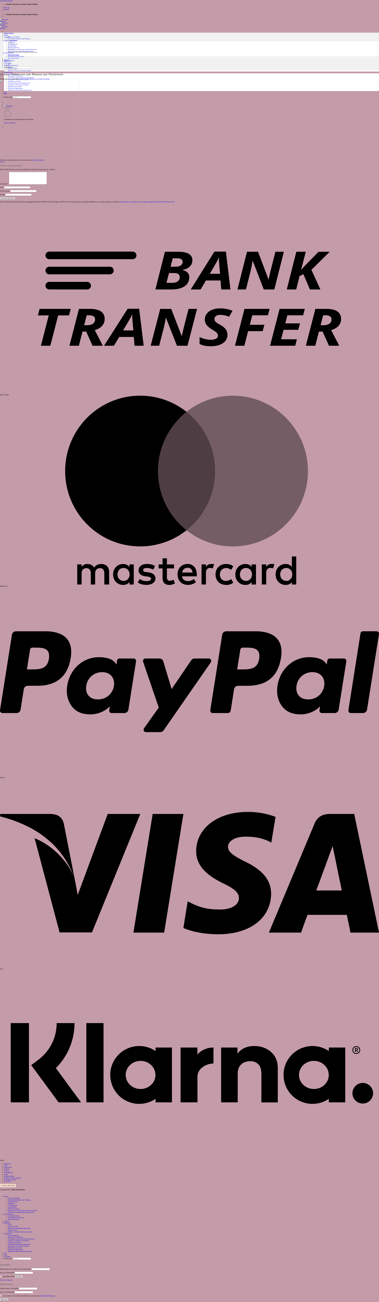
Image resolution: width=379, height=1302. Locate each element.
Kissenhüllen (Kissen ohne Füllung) (19, 39)
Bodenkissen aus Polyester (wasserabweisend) (22, 49)
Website (2, 194)
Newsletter (7, 1181)
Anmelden (19, 1276)
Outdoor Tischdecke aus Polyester (18, 1241)
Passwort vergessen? (6, 1280)
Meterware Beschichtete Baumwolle (19, 1228)
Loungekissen (12, 1207)
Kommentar (4, 184)
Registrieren (4, 1299)
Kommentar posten (38, 160)
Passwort (7, 1273)
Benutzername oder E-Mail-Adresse (15, 1269)
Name (2, 187)
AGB (5, 1165)
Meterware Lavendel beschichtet (40, 79)
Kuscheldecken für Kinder (16, 56)
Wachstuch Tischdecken (15, 1237)
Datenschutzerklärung (47, 1296)
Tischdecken (8, 1233)
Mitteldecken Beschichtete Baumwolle (20, 1251)
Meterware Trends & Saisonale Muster (19, 70)
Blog (5, 1255)
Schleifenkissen (13, 1205)
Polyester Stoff (12, 69)
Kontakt (6, 9)
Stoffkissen (11, 1203)
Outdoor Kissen (13, 1202)
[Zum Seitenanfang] (1, 1193)
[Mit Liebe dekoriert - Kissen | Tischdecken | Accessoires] (5, 24)
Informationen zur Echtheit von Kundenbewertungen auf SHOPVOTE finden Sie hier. (148, 202)
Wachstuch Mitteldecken (15, 1249)
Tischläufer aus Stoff (14, 1242)
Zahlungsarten (8, 1172)
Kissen (6, 35)
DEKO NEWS (9, 33)
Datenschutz (8, 1167)
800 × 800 (24, 79)
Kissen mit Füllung (14, 37)
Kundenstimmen (9, 1176)
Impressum (7, 1164)
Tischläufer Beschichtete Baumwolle (19, 1244)
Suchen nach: (8, 67)
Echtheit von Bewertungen (12, 1178)
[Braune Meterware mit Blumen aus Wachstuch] (39, 158)
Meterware (7, 62)
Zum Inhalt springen (6, 1)
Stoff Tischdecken (13, 1235)
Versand (6, 1171)
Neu (5, 1253)
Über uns (7, 7)
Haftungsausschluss (10, 1179)
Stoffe (10, 63)
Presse (6, 1174)
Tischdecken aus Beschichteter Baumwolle (21, 78)
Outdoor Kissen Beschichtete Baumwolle (20, 51)
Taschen (6, 1221)
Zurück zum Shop (13, 55)
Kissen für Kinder (13, 58)
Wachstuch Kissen (13, 1209)
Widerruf (6, 1169)
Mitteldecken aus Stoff (15, 1248)
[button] (7, 37)
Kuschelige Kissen (14, 1216)
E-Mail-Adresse (5, 191)
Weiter (3, 162)
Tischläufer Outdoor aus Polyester (18, 1246)
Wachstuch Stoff (13, 65)
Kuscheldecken (9, 1214)
